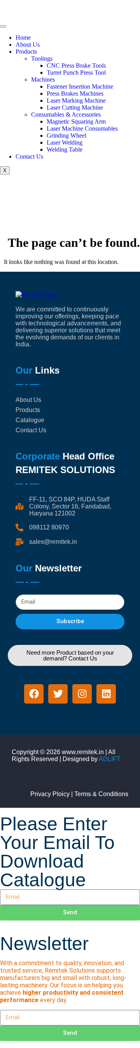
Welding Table (64, 149)
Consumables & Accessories (66, 114)
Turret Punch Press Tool (76, 72)
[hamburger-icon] (3, 26)
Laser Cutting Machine (75, 107)
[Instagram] (82, 694)
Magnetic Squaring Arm (76, 121)
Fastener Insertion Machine (80, 86)
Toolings (41, 58)
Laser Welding (64, 142)
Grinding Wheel (66, 135)
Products (26, 51)
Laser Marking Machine (76, 100)
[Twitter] (58, 694)
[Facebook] (34, 694)
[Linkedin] (106, 694)
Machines (43, 79)
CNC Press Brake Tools (76, 65)
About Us (28, 44)
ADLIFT (110, 759)
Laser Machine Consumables (82, 128)
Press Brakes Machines (75, 93)
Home (23, 37)
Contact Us (29, 156)
